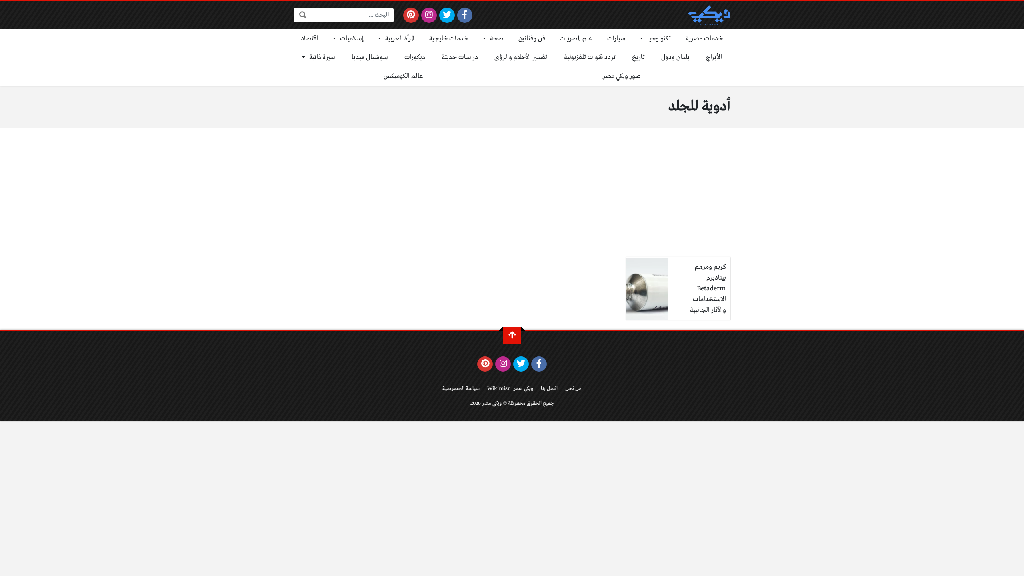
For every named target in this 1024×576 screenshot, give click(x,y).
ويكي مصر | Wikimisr (510, 388)
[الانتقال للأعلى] (512, 335)
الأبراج (714, 57)
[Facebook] (465, 15)
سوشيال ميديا (370, 57)
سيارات (616, 38)
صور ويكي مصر (622, 76)
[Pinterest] (411, 15)
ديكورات (414, 57)
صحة (497, 38)
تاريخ (638, 57)
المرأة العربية (399, 38)
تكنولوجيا (659, 38)
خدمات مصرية (704, 38)
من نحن (573, 388)
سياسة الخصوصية (461, 388)
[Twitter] (447, 15)
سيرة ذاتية (322, 57)
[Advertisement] (512, 197)
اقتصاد (309, 38)
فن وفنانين (531, 38)
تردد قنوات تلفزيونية (590, 57)
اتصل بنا (549, 388)
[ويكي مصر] (709, 15)
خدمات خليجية (448, 38)
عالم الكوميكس (403, 76)
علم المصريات (576, 38)
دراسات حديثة (460, 57)
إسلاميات (352, 38)
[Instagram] (429, 15)
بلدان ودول (675, 57)
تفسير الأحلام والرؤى (520, 57)
